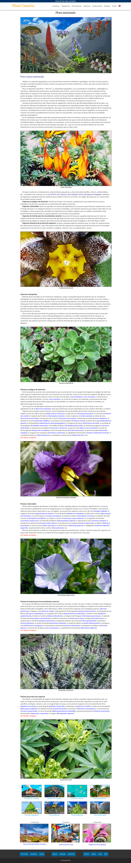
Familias (41, 854)
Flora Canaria (23, 6)
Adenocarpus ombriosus (55, 413)
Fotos (114, 6)
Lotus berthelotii (76, 397)
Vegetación (65, 6)
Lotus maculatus (89, 397)
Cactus (100, 854)
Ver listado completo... (28, 437)
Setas (105, 854)
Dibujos (107, 6)
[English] (119, 6)
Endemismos (97, 6)
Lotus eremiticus (55, 399)
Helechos (86, 854)
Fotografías (63, 854)
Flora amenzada (65, 12)
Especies (87, 6)
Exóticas (93, 854)
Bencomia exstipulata (43, 409)
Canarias (55, 6)
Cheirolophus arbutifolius (36, 518)
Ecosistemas (77, 6)
